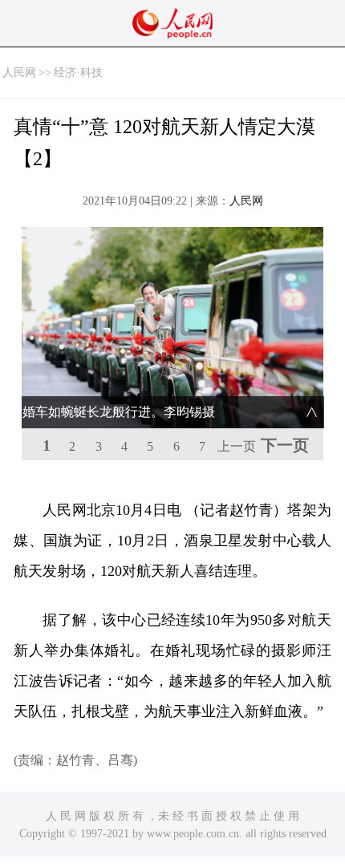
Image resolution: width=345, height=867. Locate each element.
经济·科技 (78, 73)
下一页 (285, 445)
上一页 (236, 446)
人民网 (19, 73)
